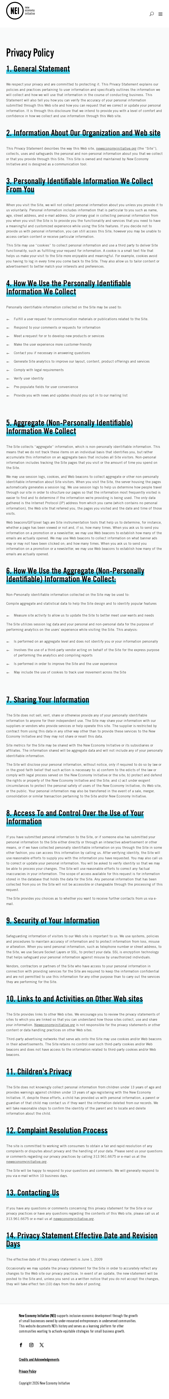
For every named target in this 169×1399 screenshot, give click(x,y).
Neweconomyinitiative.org (54, 1025)
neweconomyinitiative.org (116, 149)
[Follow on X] (42, 1345)
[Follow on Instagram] (31, 1345)
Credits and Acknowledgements (39, 1360)
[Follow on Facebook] (21, 1345)
